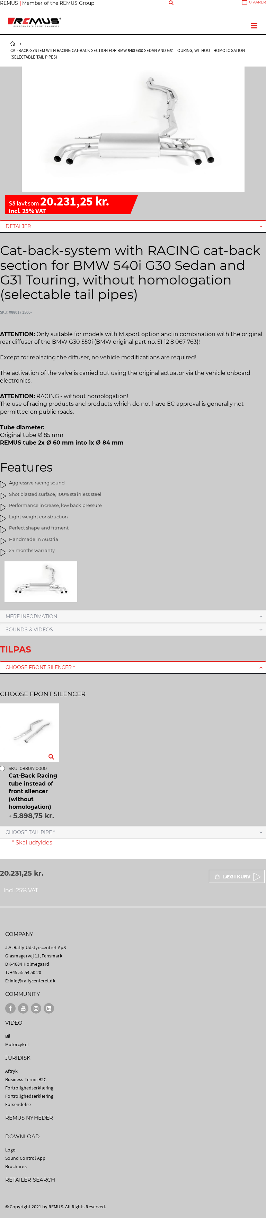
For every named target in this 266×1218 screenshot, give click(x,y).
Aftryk (11, 1071)
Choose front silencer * (40, 667)
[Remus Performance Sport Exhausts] (34, 22)
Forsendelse (18, 1104)
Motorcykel (17, 1044)
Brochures (16, 1166)
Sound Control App (25, 1158)
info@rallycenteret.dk (32, 981)
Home (12, 44)
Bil (7, 1036)
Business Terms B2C (25, 1079)
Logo (10, 1150)
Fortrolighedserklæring (29, 1088)
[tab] (133, 226)
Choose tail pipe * (30, 832)
